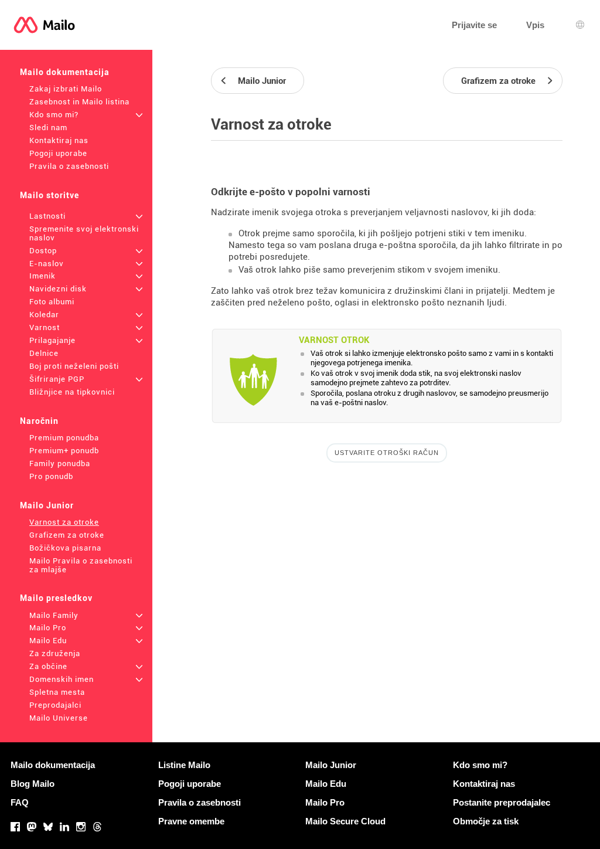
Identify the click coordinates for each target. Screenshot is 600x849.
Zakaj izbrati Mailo (65, 88)
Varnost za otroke (64, 522)
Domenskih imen (61, 679)
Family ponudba (59, 463)
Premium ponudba (64, 437)
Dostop (43, 250)
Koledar (44, 314)
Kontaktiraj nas (58, 140)
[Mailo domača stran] (44, 25)
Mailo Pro (47, 627)
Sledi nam (48, 127)
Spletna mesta (57, 692)
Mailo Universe (58, 718)
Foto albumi (51, 301)
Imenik (42, 275)
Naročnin (39, 421)
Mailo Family (54, 615)
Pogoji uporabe (58, 153)
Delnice (44, 353)
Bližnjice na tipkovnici (72, 392)
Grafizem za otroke (66, 535)
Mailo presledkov (56, 598)
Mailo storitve (49, 195)
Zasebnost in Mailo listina (79, 101)
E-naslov (46, 263)
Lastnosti (47, 216)
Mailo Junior (47, 505)
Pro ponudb (51, 476)
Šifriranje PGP (56, 379)
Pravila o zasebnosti (69, 166)
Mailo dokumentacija (65, 72)
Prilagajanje (52, 340)
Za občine (48, 666)
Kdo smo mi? (54, 114)
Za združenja (54, 653)
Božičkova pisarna (65, 548)
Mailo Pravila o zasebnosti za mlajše (80, 565)
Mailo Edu (48, 640)
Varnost (44, 327)
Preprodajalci (55, 705)
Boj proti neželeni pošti (74, 366)
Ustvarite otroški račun (387, 452)
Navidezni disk (58, 288)
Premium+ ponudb (64, 450)
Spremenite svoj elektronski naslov (84, 233)
